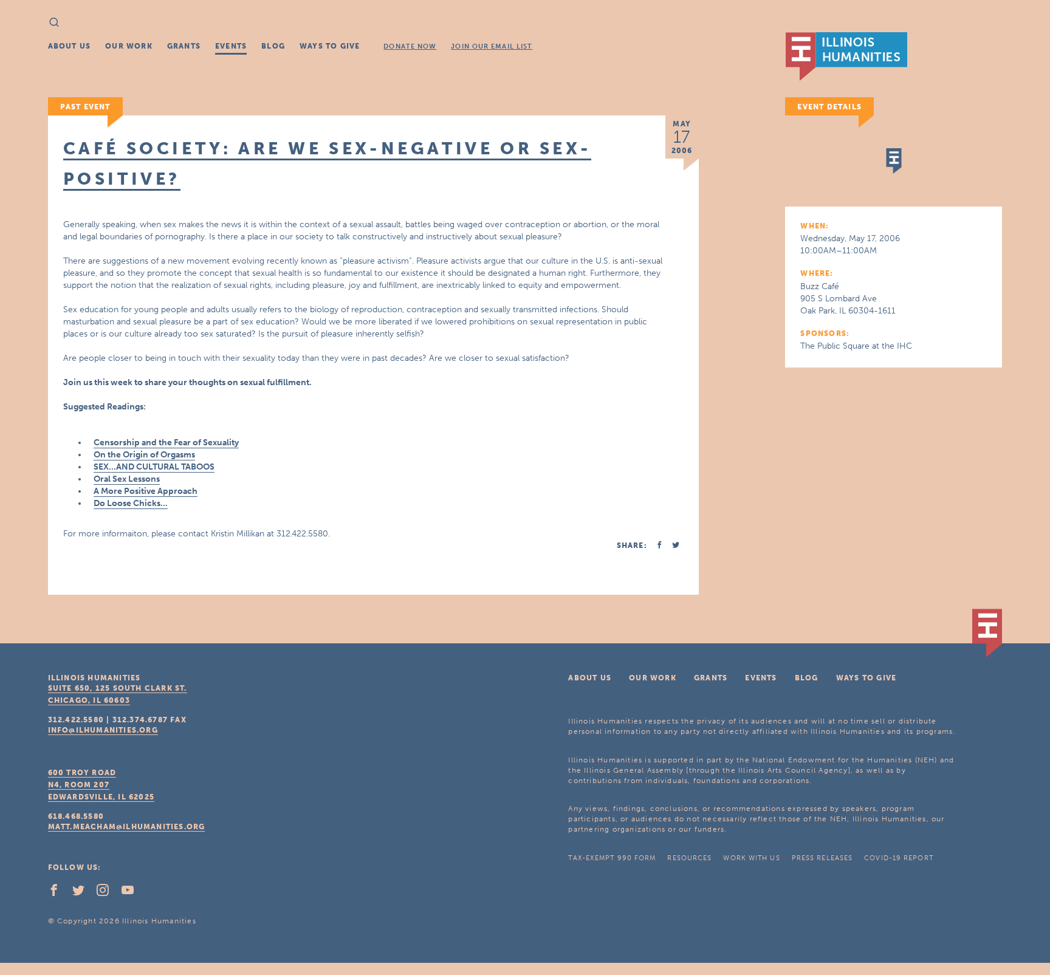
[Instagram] (107, 893)
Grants (184, 46)
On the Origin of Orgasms (144, 455)
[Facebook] (59, 893)
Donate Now (409, 46)
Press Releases (822, 858)
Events (231, 46)
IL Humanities (846, 56)
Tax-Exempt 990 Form (612, 858)
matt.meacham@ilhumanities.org (126, 827)
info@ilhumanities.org (103, 730)
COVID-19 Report (898, 858)
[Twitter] (83, 893)
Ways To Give (330, 46)
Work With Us (751, 858)
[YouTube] (132, 893)
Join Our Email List (491, 46)
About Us (69, 46)
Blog (273, 46)
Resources (689, 858)
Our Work (129, 46)
